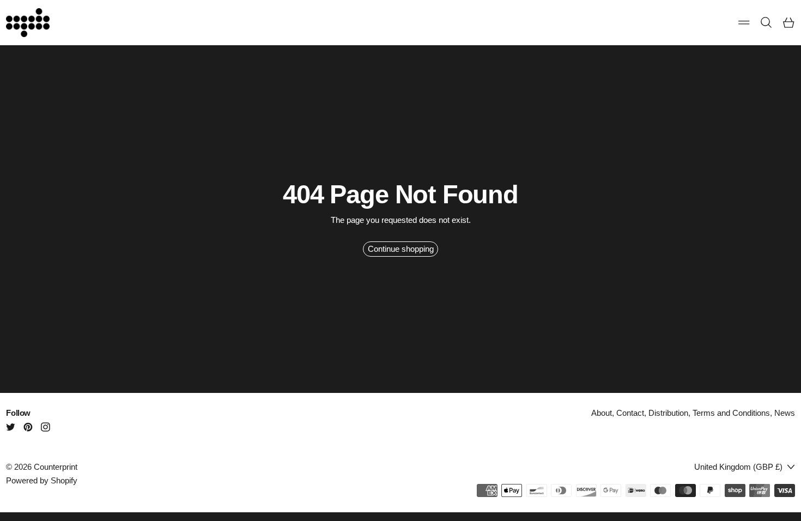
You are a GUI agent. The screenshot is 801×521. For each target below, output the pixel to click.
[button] (766, 22)
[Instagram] (45, 427)
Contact (630, 412)
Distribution (668, 412)
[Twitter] (10, 427)
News (784, 412)
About (601, 412)
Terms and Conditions (731, 412)
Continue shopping (401, 248)
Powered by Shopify (41, 480)
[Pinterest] (28, 427)
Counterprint (55, 466)
